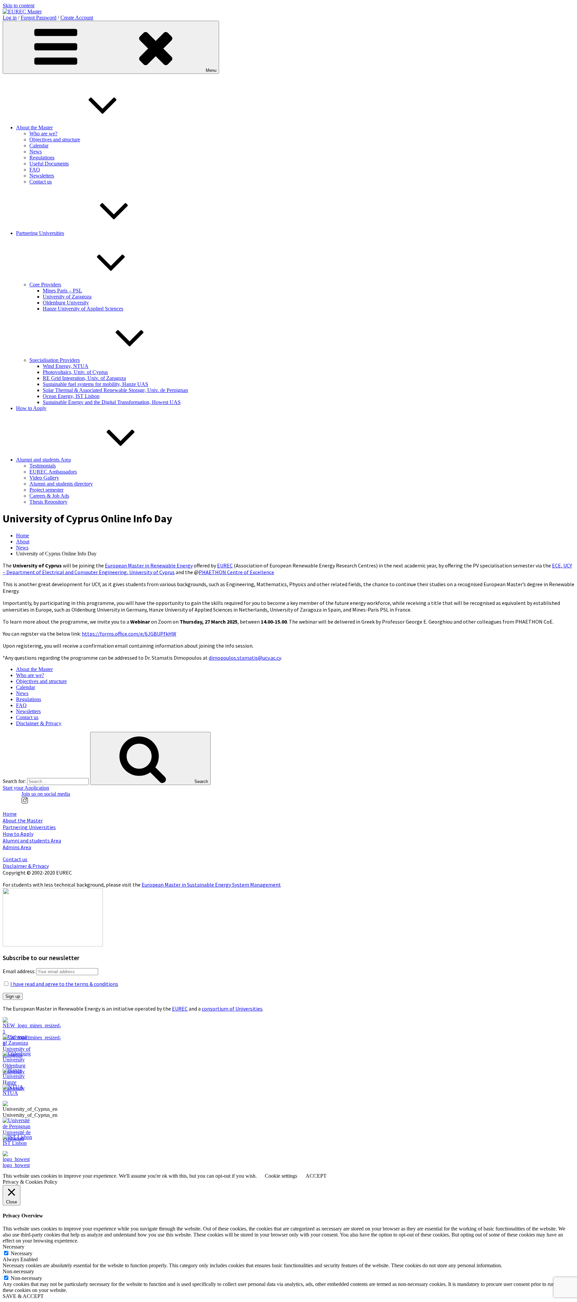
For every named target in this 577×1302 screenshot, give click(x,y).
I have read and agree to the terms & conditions (64, 984)
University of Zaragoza (67, 296)
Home (22, 535)
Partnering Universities (40, 233)
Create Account (76, 17)
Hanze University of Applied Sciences (83, 308)
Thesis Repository (48, 502)
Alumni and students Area (43, 460)
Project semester (46, 490)
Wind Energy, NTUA (65, 366)
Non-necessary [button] (18, 1271)
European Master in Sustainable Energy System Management (211, 884)
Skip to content (18, 5)
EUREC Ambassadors (53, 472)
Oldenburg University (66, 302)
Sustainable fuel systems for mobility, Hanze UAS (95, 384)
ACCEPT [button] (316, 1176)
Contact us (40, 181)
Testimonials (42, 466)
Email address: (19, 971)
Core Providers (45, 284)
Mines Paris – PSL (62, 290)
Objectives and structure (54, 139)
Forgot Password (38, 17)
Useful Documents (49, 163)
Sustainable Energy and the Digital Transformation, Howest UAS (112, 402)
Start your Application (26, 788)
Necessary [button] (13, 1247)
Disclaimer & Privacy (38, 723)
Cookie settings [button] (281, 1176)
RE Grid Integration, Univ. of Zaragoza (84, 378)
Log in (10, 17)
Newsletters (41, 175)
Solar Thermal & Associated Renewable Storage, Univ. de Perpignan (115, 390)
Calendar (38, 145)
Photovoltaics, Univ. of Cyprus (75, 372)
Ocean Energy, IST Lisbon (71, 396)
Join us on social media (45, 794)
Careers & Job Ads (49, 496)
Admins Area (17, 847)
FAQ (34, 169)
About (22, 541)
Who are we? (43, 133)
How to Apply (31, 408)
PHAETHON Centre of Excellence (236, 572)
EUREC (225, 565)
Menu (211, 70)
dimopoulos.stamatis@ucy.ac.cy (245, 657)
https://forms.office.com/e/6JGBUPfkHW (129, 633)
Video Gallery (44, 478)
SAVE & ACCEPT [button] (23, 1296)
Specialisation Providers (54, 360)
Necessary (21, 1253)
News (35, 151)
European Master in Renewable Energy (149, 565)
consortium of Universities (232, 1008)
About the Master (34, 127)
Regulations (41, 157)
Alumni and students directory (61, 484)
